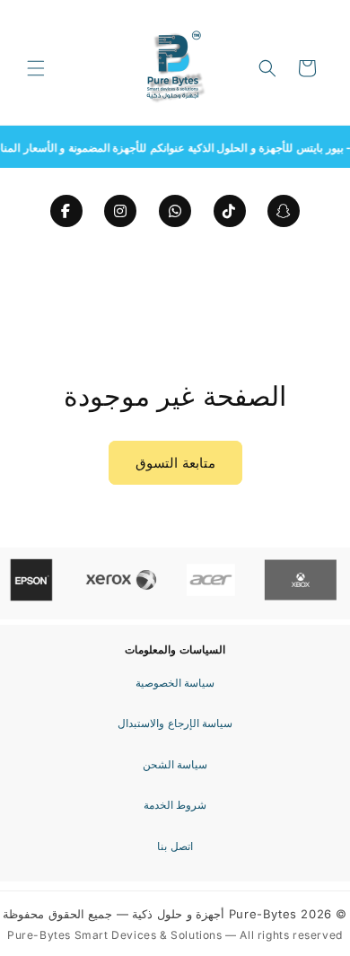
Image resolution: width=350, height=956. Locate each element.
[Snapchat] (283, 211)
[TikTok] (230, 211)
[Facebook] (66, 211)
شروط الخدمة (175, 804)
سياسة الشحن (175, 764)
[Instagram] (120, 211)
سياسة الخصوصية (175, 682)
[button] (36, 68)
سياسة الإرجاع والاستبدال (175, 723)
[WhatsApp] (175, 211)
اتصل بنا (175, 846)
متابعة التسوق (175, 462)
